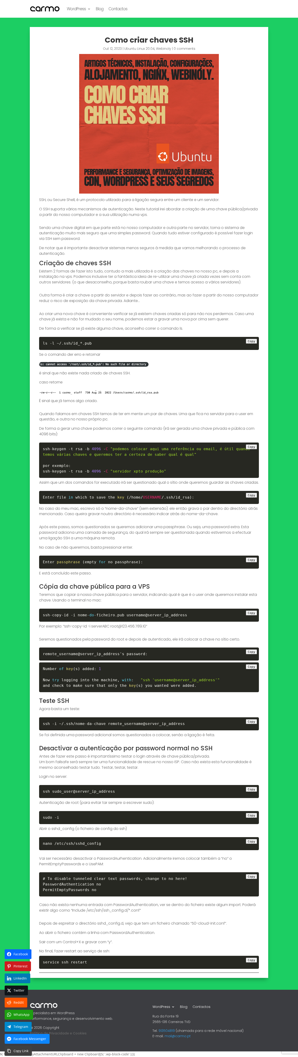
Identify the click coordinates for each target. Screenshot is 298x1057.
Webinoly (163, 48)
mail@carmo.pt (178, 1036)
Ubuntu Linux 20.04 (139, 48)
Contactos (117, 9)
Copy (251, 341)
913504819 (167, 1030)
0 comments (184, 48)
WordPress (76, 9)
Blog (99, 9)
